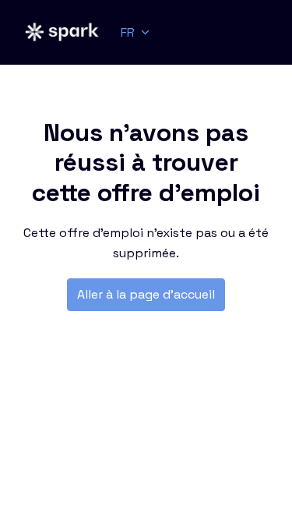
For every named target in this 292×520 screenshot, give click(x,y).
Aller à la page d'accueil (146, 294)
